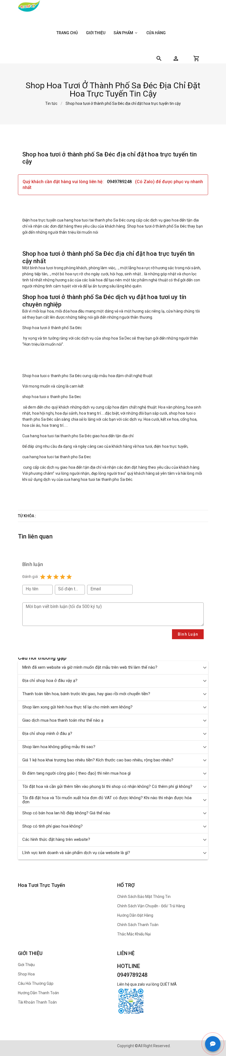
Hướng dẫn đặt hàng (135, 915)
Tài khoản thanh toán (37, 1002)
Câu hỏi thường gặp (35, 983)
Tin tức (51, 103)
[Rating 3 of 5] (56, 577)
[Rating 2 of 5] (49, 577)
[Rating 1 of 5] (42, 577)
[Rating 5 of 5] (69, 577)
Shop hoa (26, 974)
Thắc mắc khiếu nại (134, 934)
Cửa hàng (156, 33)
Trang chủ (67, 33)
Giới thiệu (95, 33)
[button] (176, 58)
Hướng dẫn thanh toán (38, 993)
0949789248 (120, 181)
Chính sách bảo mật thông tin (144, 896)
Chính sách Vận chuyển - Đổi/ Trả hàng (151, 906)
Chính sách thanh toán (137, 925)
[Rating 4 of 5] (62, 577)
